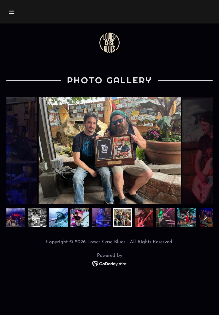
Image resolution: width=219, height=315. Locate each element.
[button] (11, 11)
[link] (109, 42)
